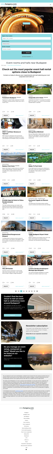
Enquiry (6, 115)
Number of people (6, 46)
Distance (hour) (5, 41)
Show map (26, 80)
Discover (26, 23)
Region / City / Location (7, 35)
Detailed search (26, 56)
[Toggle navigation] (50, 5)
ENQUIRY (12, 315)
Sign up (30, 338)
